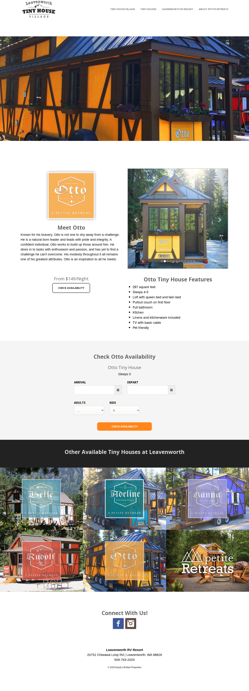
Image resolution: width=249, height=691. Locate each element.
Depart (132, 382)
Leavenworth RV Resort (177, 9)
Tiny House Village (122, 9)
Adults (79, 403)
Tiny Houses (148, 9)
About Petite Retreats (213, 9)
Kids (113, 403)
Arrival (80, 382)
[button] (135, 219)
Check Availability (71, 288)
